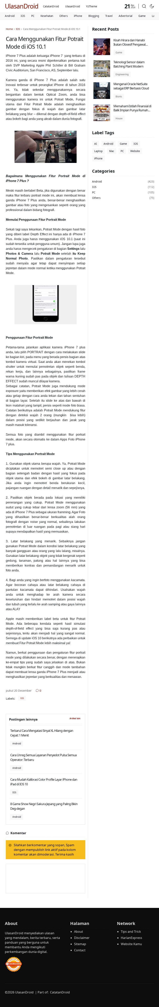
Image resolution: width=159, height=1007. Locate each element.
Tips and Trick (131, 931)
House (119, 118)
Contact (80, 950)
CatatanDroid (51, 6)
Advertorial (125, 16)
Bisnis (119, 96)
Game (142, 16)
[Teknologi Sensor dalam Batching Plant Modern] (101, 76)
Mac (111, 151)
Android (10, 16)
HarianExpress (131, 938)
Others (63, 16)
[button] (144, 6)
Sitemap (80, 944)
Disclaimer (82, 938)
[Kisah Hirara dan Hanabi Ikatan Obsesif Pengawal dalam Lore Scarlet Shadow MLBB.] (101, 54)
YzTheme (91, 6)
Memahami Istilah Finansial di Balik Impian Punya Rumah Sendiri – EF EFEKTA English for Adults (132, 112)
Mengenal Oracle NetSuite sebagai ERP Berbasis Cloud (131, 86)
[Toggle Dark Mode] (151, 6)
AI (95, 143)
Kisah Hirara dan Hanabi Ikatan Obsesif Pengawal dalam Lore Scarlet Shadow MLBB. (131, 46)
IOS (23, 16)
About (78, 931)
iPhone (78, 16)
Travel (108, 16)
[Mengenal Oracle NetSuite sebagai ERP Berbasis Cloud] (101, 98)
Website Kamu (131, 944)
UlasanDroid (21, 6)
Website (135, 151)
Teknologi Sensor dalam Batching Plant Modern (128, 64)
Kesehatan (47, 16)
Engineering (122, 74)
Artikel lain (75, 718)
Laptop (98, 151)
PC (32, 16)
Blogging (93, 16)
